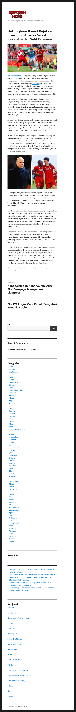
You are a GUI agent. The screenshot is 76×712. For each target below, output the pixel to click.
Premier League (12, 270)
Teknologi (13, 518)
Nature (11, 474)
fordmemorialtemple (17, 429)
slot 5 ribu (11, 691)
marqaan (13, 268)
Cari (9, 324)
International (14, 447)
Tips (11, 520)
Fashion (12, 414)
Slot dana (11, 623)
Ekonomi (12, 408)
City (10, 401)
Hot (10, 445)
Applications (14, 372)
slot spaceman (13, 649)
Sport (11, 513)
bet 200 (10, 686)
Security (12, 500)
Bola (26, 268)
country (12, 403)
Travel (11, 526)
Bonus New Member (15, 639)
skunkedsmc (14, 507)
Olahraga (12, 476)
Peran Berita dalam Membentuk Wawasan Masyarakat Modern (32, 575)
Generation (13, 437)
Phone (11, 484)
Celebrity (12, 395)
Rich (11, 497)
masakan (12, 466)
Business (12, 393)
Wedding (12, 536)
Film (11, 419)
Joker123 (11, 628)
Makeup (12, 463)
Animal (12, 369)
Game (11, 432)
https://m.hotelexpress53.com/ (19, 675)
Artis (11, 374)
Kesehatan (13, 455)
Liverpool (39, 268)
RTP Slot (11, 608)
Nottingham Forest (48, 268)
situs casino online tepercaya (18, 618)
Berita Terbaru (14, 382)
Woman (12, 539)
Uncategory (13, 528)
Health (11, 442)
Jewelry (12, 450)
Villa (11, 534)
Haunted (12, 440)
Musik (11, 471)
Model (11, 468)
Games (11, 434)
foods (11, 427)
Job (10, 453)
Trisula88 (11, 665)
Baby (11, 377)
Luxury (12, 461)
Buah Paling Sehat (16, 390)
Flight (11, 421)
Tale (11, 515)
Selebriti (12, 502)
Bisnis (11, 385)
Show (11, 505)
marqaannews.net (14, 76)
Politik (11, 487)
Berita (11, 380)
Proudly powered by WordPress (18, 706)
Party (11, 479)
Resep (11, 494)
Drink (11, 406)
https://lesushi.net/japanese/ (18, 670)
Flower (11, 424)
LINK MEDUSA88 (14, 660)
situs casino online (14, 644)
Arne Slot (35, 83)
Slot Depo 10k (13, 613)
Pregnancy (13, 489)
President (12, 492)
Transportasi (14, 523)
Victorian (12, 531)
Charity (12, 398)
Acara (11, 367)
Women (12, 541)
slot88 (10, 655)
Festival (12, 416)
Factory (12, 411)
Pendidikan (13, 481)
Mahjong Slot (13, 634)
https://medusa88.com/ (16, 681)
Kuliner (12, 458)
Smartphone (14, 510)
